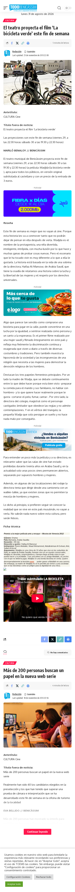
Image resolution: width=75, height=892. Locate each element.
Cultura (9, 20)
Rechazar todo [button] (43, 877)
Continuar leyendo (37, 831)
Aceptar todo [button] (14, 884)
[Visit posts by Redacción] (7, 53)
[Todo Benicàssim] (23, 8)
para (32, 561)
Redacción (16, 51)
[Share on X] (17, 43)
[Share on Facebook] (11, 43)
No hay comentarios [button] (59, 652)
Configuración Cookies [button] (18, 877)
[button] (6, 8)
